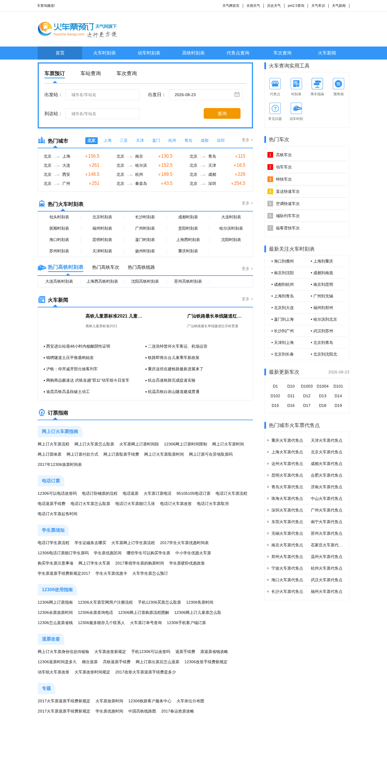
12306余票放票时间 (55, 612)
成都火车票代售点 (327, 463)
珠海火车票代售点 (287, 498)
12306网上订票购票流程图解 (143, 612)
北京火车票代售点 (327, 452)
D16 (291, 405)
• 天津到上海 (282, 342)
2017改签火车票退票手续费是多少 (145, 672)
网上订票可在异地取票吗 (211, 454)
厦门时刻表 (145, 239)
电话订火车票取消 (213, 503)
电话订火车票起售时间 (57, 514)
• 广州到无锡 (322, 296)
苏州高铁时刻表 (188, 281)
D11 (291, 396)
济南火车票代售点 (327, 487)
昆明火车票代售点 (287, 475)
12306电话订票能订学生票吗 (63, 553)
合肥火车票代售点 (327, 475)
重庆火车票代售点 (287, 440)
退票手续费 (185, 651)
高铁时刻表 (193, 52)
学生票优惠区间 (108, 553)
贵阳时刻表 (188, 228)
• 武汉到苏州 (322, 331)
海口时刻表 (59, 239)
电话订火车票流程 (231, 493)
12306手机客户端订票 (186, 622)
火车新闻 (327, 52)
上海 (108, 140)
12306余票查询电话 (95, 612)
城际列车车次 (284, 216)
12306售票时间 (199, 602)
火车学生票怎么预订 (150, 573)
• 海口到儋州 (282, 261)
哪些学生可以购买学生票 (148, 553)
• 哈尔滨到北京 (324, 319)
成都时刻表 (188, 217)
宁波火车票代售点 (287, 568)
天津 (140, 140)
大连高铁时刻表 (59, 281)
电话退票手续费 (51, 503)
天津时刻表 (102, 251)
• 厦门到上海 (282, 319)
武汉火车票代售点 (327, 580)
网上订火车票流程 (53, 444)
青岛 (188, 140)
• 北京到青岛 (322, 342)
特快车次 (280, 179)
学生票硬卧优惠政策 (187, 563)
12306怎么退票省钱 (55, 622)
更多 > (247, 140)
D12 (307, 396)
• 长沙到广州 (282, 331)
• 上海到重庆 (322, 261)
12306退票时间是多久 (57, 662)
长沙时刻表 (145, 217)
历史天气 (274, 6)
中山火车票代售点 (327, 498)
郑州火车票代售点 (287, 556)
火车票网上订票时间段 (139, 444)
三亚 (124, 140)
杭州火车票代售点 (327, 568)
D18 (322, 405)
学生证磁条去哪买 (90, 542)
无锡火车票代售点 (287, 533)
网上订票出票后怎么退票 (157, 662)
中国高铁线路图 (142, 711)
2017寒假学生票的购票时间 (139, 563)
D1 (275, 386)
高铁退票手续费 (117, 662)
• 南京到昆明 (322, 284)
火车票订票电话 (157, 493)
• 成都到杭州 (282, 284)
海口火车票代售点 (287, 580)
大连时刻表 (231, 217)
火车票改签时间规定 (92, 672)
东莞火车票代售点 (287, 521)
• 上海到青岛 (282, 296)
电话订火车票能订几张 (135, 503)
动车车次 (280, 167)
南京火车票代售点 (287, 545)
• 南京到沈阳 (282, 272)
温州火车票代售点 (327, 556)
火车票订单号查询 (146, 622)
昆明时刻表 (102, 239)
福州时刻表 (102, 228)
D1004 (323, 386)
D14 (338, 396)
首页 (60, 52)
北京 (91, 140)
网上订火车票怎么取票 (94, 444)
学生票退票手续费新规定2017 (64, 573)
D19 (338, 405)
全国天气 (253, 6)
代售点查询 (238, 52)
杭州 (172, 140)
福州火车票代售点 (327, 591)
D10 (291, 386)
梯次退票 (90, 662)
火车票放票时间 (109, 701)
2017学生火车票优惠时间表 (184, 542)
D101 (338, 386)
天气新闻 (339, 6)
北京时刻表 (102, 217)
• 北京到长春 (282, 354)
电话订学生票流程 (53, 542)
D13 (322, 396)
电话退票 (131, 493)
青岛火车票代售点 (287, 487)
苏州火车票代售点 (327, 533)
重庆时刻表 (188, 251)
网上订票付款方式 (82, 454)
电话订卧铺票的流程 (100, 493)
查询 (222, 113)
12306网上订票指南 (55, 602)
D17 (307, 405)
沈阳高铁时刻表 (145, 281)
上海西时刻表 (188, 239)
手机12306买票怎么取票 (159, 602)
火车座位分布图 (190, 701)
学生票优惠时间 (109, 711)
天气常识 (318, 6)
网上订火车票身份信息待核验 (63, 651)
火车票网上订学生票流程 (133, 542)
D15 (275, 405)
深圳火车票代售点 (287, 510)
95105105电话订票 (193, 493)
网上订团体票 (49, 454)
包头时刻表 (59, 217)
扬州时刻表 (145, 251)
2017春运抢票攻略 (177, 711)
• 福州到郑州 (322, 307)
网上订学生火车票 (94, 563)
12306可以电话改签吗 (57, 493)
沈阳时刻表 (231, 239)
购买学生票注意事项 (55, 563)
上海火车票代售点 (287, 452)
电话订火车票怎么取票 (90, 503)
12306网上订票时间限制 (185, 444)
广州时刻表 (145, 228)
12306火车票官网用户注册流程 (105, 602)
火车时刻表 (104, 52)
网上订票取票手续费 (121, 454)
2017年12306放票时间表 (60, 464)
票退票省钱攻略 (214, 651)
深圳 (221, 140)
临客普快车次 (284, 228)
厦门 (156, 140)
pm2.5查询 (296, 6)
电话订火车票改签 (176, 503)
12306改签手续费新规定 (205, 662)
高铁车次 (280, 155)
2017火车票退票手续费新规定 (64, 701)
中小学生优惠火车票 (193, 553)
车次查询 (282, 52)
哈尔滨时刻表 (231, 228)
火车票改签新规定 (110, 651)
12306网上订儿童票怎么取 (197, 612)
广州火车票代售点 (327, 510)
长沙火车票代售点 (287, 591)
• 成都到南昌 (322, 272)
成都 (205, 140)
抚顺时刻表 (59, 228)
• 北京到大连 (282, 307)
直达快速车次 (284, 191)
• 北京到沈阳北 (324, 354)
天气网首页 (230, 6)
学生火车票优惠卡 (111, 573)
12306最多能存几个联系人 (101, 622)
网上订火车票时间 (228, 444)
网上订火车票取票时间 (164, 454)
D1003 (307, 386)
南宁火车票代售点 (327, 521)
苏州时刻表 (59, 251)
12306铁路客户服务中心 (149, 701)
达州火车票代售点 (287, 463)
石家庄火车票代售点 (328, 545)
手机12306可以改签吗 (150, 651)
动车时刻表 (149, 52)
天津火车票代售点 (327, 440)
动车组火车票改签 (53, 672)
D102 (275, 396)
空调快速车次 (284, 203)
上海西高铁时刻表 (102, 281)
